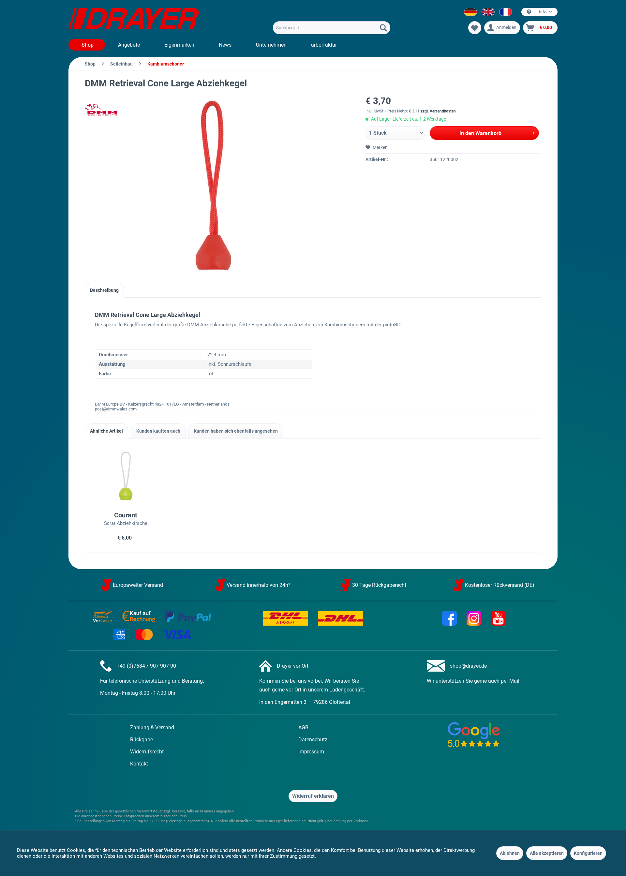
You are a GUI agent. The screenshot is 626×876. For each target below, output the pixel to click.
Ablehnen (510, 853)
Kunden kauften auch (158, 431)
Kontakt (139, 764)
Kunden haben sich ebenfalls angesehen (236, 431)
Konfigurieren (588, 853)
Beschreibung (104, 290)
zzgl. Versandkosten (438, 111)
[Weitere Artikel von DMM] (101, 110)
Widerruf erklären (313, 796)
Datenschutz (312, 739)
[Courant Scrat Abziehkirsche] (125, 476)
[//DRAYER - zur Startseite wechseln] (133, 19)
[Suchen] (383, 27)
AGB (303, 727)
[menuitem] (331, 27)
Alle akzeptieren (547, 853)
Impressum (311, 752)
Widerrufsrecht (147, 752)
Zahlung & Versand (152, 727)
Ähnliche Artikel (106, 431)
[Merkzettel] (474, 27)
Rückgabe (141, 739)
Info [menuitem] (542, 11)
